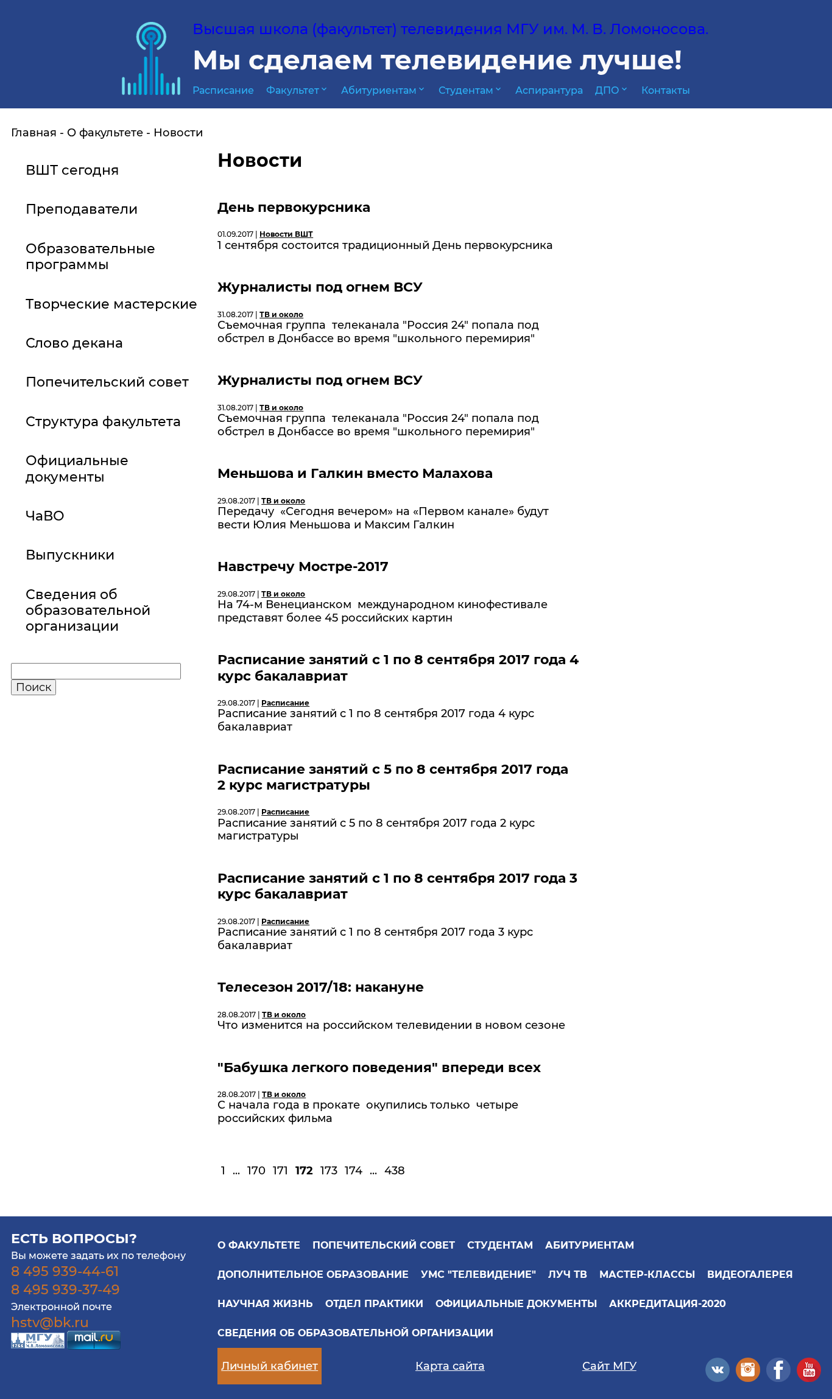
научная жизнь (265, 1304)
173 (328, 1171)
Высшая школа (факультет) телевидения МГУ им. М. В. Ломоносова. (450, 29)
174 (353, 1171)
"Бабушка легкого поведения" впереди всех (379, 1067)
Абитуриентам (383, 90)
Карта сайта (450, 1366)
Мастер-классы (647, 1274)
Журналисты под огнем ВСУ (320, 287)
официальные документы (516, 1304)
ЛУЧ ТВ (567, 1274)
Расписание (223, 90)
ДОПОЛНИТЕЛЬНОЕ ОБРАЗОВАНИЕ (313, 1274)
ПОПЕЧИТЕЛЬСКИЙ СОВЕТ (383, 1245)
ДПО (612, 90)
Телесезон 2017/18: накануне (320, 987)
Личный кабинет (269, 1366)
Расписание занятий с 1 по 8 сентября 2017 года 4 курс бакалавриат (398, 667)
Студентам (471, 90)
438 (394, 1171)
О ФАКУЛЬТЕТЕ (258, 1245)
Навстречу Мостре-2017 (303, 566)
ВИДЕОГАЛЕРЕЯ (750, 1274)
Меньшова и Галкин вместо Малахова (355, 473)
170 (256, 1171)
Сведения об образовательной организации (355, 1333)
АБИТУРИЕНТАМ (589, 1245)
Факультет (297, 90)
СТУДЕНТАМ (500, 1245)
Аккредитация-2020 (667, 1304)
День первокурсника (293, 207)
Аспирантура (549, 90)
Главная (34, 132)
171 (280, 1171)
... (236, 1171)
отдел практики (374, 1304)
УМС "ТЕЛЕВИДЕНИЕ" (478, 1274)
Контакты (665, 90)
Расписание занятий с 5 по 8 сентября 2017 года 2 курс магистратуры (392, 777)
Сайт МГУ (609, 1366)
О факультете (105, 132)
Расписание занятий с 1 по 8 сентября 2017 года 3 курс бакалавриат (397, 886)
